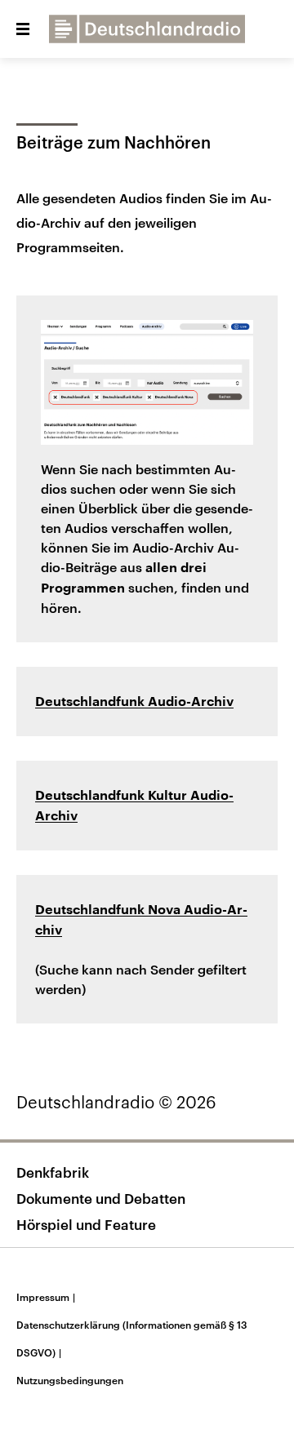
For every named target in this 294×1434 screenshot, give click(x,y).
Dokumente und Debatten (100, 1198)
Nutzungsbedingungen (69, 1380)
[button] (22, 29)
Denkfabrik (52, 1172)
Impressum (45, 1297)
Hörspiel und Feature (86, 1224)
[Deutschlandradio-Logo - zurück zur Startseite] (147, 29)
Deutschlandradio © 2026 (116, 1102)
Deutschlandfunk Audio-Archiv (134, 701)
